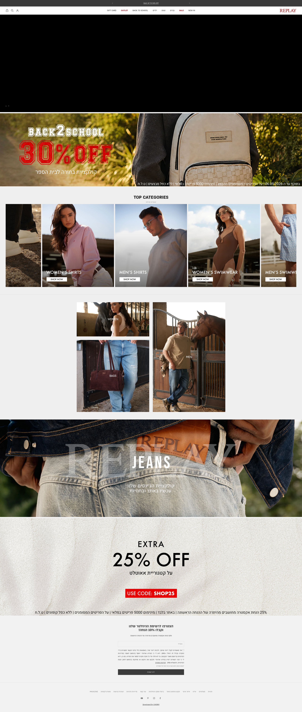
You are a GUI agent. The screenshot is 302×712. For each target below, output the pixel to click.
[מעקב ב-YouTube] (142, 698)
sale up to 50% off (151, 3)
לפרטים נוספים (160, 663)
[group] (151, 63)
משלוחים (202, 692)
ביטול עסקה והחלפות (156, 692)
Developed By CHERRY (151, 705)
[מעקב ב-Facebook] (160, 698)
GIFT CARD (111, 10)
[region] (151, 63)
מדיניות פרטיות (131, 692)
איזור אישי (186, 692)
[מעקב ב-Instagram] (154, 698)
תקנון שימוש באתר (173, 692)
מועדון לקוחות (106, 692)
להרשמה (151, 672)
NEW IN (191, 10)
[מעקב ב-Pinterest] (148, 698)
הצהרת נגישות (118, 692)
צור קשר (143, 692)
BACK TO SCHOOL (140, 10)
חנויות (210, 692)
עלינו (194, 692)
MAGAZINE (94, 692)
